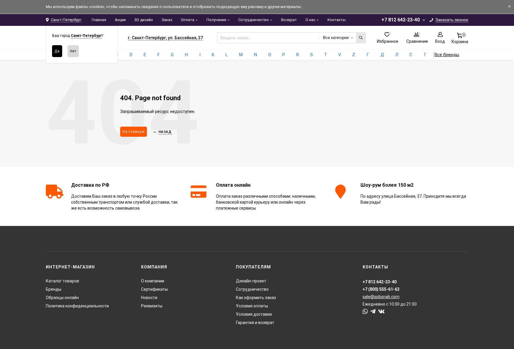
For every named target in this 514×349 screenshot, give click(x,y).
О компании (152, 281)
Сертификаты (154, 289)
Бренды (53, 289)
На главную (134, 132)
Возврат (289, 20)
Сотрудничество (253, 20)
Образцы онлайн (62, 297)
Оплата (187, 20)
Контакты (336, 20)
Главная (99, 20)
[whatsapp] (365, 311)
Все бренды (447, 54)
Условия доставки (254, 314)
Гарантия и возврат (255, 322)
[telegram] (373, 311)
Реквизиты (151, 306)
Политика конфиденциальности (77, 306)
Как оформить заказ (256, 297)
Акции (120, 20)
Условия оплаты (252, 306)
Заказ (167, 20)
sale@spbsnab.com (381, 296)
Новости (149, 297)
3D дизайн (143, 20)
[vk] (381, 311)
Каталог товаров (62, 281)
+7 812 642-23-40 (400, 20)
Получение (216, 20)
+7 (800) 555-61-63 (381, 289)
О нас (310, 20)
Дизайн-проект (251, 281)
